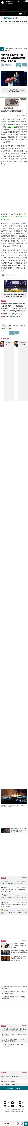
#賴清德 (23, 325)
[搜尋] (26, 17)
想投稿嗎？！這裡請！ (14, 1088)
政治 (2, 21)
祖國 (9, 127)
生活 (21, 21)
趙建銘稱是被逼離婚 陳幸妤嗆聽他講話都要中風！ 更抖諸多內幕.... (9, 344)
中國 (17, 21)
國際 (6, 21)
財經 (10, 21)
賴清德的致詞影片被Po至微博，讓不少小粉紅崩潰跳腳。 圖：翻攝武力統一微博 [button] (14, 295)
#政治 (3, 325)
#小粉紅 (16, 325)
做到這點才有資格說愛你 (23, 343)
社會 (13, 21)
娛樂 (25, 21)
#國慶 (9, 328)
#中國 (9, 325)
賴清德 (10, 122)
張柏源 (6, 64)
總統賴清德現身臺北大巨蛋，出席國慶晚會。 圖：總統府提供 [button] (14, 90)
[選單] (1, 17)
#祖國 (3, 328)
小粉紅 (5, 139)
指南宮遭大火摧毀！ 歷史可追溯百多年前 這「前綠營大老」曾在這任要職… (14, 216)
